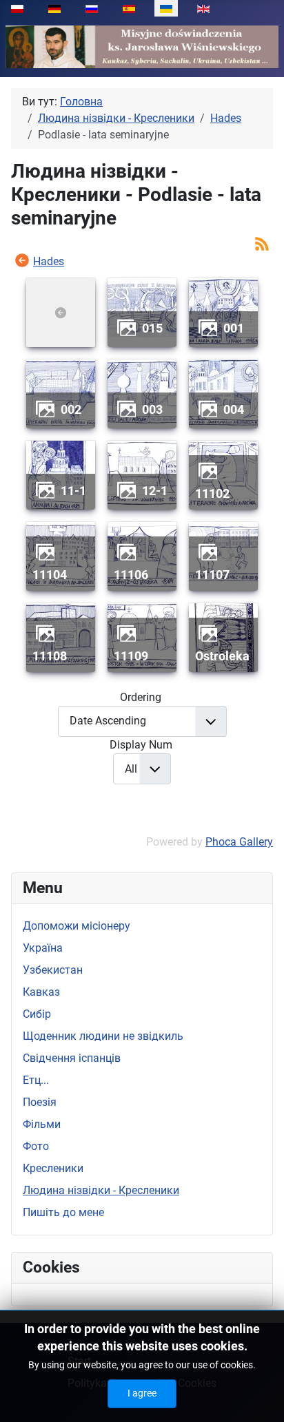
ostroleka (222, 656)
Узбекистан (53, 969)
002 (71, 409)
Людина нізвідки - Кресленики (101, 1190)
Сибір (37, 1014)
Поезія (40, 1102)
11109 (131, 656)
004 (233, 409)
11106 (131, 574)
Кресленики (53, 1168)
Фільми (42, 1124)
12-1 (155, 490)
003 (152, 409)
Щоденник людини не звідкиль (103, 1036)
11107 (212, 574)
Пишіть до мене (63, 1212)
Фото (36, 1146)
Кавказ (41, 991)
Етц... (36, 1080)
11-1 (73, 490)
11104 (49, 574)
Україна (43, 947)
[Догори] (260, 1396)
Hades (48, 261)
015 (152, 328)
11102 (212, 493)
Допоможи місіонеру (76, 925)
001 (233, 328)
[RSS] (262, 242)
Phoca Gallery (239, 841)
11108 (49, 656)
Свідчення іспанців (72, 1058)
